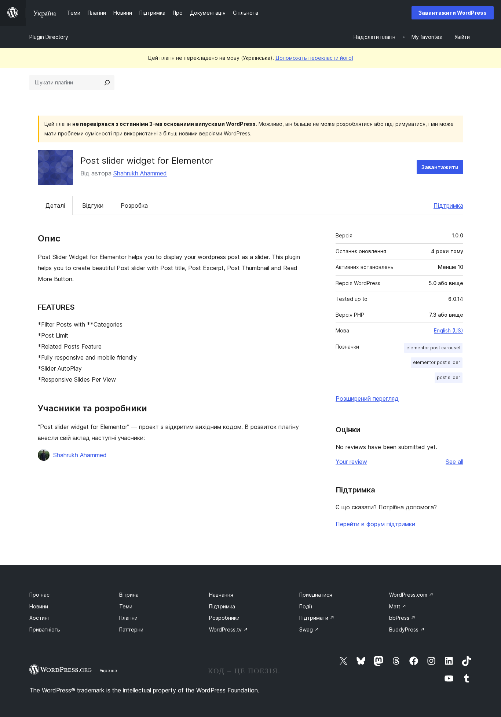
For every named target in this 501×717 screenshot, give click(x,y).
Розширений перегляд (367, 398)
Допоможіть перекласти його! (314, 58)
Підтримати (316, 618)
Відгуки (92, 205)
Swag (309, 629)
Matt (397, 606)
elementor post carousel (433, 347)
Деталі (55, 205)
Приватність (44, 629)
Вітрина (129, 595)
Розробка (134, 205)
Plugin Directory (48, 37)
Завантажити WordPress (452, 13)
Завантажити (439, 167)
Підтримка (448, 205)
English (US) (448, 330)
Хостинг (39, 618)
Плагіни (128, 618)
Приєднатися (315, 595)
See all (454, 461)
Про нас (39, 595)
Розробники (224, 618)
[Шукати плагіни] (107, 82)
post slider (448, 377)
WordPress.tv (228, 629)
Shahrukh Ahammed (140, 173)
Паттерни (131, 629)
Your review (351, 461)
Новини (38, 606)
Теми (125, 606)
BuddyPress (407, 629)
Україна (108, 670)
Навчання (221, 595)
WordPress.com (411, 595)
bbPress (402, 618)
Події (305, 606)
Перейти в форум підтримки (375, 524)
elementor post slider (436, 362)
